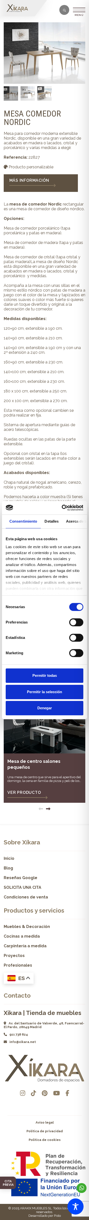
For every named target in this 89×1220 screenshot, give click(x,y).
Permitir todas (44, 675)
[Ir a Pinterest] (44, 1093)
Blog (8, 868)
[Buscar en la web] (64, 10)
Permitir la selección (44, 692)
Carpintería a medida (25, 946)
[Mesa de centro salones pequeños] (44, 722)
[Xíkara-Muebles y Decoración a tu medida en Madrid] (18, 8)
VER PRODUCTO (24, 792)
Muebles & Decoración (27, 926)
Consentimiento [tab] (23, 521)
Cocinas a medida (22, 936)
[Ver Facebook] (67, 1093)
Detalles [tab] (51, 521)
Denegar (44, 708)
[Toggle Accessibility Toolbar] (75, 1206)
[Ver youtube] (56, 1093)
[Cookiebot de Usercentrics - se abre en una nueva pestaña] (62, 508)
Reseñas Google (20, 877)
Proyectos (14, 955)
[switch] (76, 622)
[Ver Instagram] (22, 1093)
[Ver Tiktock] (33, 1093)
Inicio (9, 858)
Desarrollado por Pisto (44, 1216)
